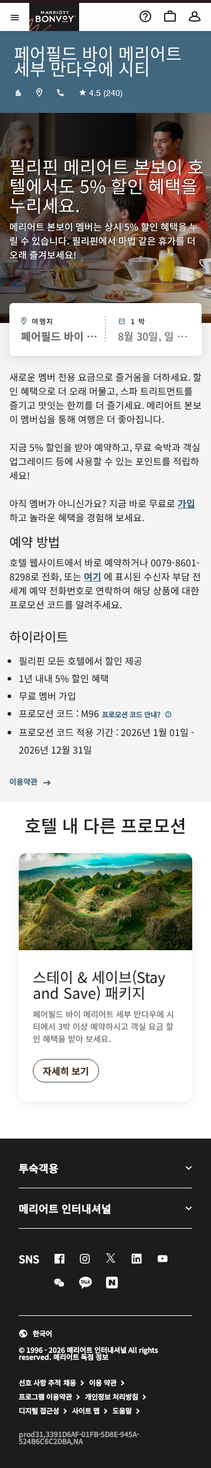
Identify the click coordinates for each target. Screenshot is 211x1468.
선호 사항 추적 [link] (40, 1382)
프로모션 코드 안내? (132, 714)
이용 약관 (103, 1382)
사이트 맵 (86, 1410)
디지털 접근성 (39, 1410)
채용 (69, 1382)
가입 (186, 503)
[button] (105, 1333)
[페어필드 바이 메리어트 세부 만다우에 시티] (18, 92)
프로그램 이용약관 (45, 1396)
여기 (92, 576)
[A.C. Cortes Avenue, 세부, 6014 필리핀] (39, 92)
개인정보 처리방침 (111, 1396)
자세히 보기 (66, 1071)
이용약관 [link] (23, 781)
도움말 (122, 1410)
